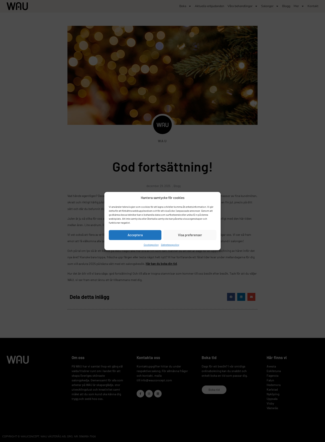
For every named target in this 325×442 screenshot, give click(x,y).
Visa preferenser (190, 235)
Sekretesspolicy (170, 244)
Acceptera (135, 235)
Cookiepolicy (151, 244)
